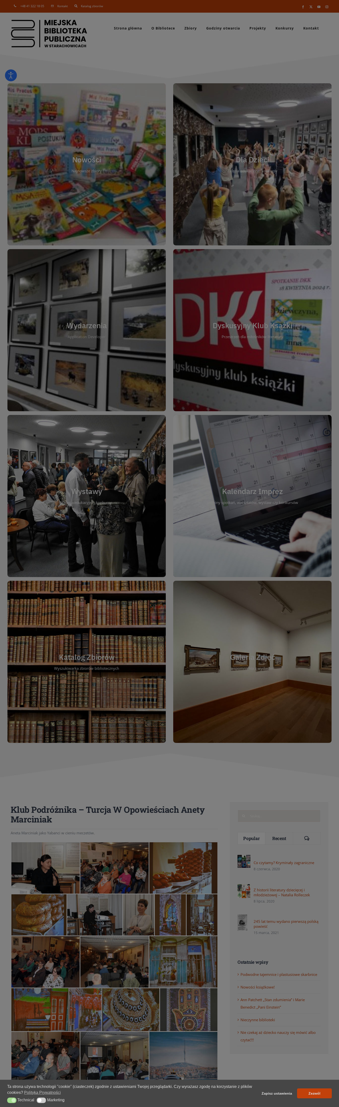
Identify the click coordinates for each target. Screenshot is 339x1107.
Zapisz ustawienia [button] (277, 1093)
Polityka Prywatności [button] (42, 1092)
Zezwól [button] (314, 1093)
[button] (11, 1100)
